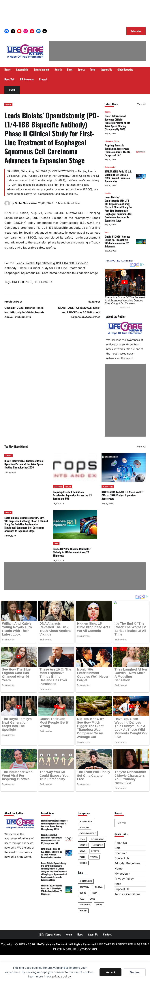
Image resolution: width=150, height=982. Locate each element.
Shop (118, 884)
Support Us (122, 889)
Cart (117, 848)
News (82, 851)
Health (8, 105)
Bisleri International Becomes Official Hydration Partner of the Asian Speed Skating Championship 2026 (117, 122)
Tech (82, 857)
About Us (121, 843)
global (99, 887)
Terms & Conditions (127, 894)
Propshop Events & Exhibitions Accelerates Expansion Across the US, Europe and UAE (118, 150)
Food (107, 232)
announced (86, 881)
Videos (83, 863)
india (94, 893)
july (82, 899)
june (92, 899)
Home (119, 868)
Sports (108, 112)
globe (83, 893)
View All (141, 104)
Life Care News (49, 934)
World (83, 911)
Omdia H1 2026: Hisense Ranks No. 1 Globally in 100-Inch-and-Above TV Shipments (24, 312)
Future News (97, 839)
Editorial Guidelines (127, 863)
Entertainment (88, 833)
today (99, 905)
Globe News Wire (26, 203)
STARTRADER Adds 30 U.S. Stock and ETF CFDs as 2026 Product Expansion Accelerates (79, 312)
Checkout (121, 853)
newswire (85, 905)
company (84, 887)
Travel (116, 141)
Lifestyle (109, 141)
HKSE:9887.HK (43, 282)
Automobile (110, 167)
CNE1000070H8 (22, 282)
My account (122, 873)
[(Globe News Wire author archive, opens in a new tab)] (7, 205)
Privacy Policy (124, 878)
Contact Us (122, 858)
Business (84, 827)
